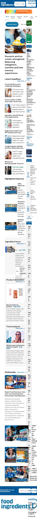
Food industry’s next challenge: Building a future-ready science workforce (13, 85)
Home (7, 16)
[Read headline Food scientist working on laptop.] (8, 97)
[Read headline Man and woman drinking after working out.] (8, 159)
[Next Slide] (22, 41)
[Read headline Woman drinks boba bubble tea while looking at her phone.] (8, 112)
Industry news (12, 17)
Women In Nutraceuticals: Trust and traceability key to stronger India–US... (14, 162)
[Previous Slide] (8, 41)
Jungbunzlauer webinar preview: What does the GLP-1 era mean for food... (14, 147)
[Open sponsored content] (18, 13)
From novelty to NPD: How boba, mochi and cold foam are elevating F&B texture (14, 100)
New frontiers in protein (12, 305)
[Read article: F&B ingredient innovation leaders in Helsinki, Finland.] (11, 194)
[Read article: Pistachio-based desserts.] (11, 212)
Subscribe (34, 491)
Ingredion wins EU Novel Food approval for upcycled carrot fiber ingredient (14, 116)
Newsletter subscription (32, 2)
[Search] (23, 4)
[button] (15, 52)
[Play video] (15, 382)
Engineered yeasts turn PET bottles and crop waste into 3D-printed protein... (14, 131)
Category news (19, 17)
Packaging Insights (32, 513)
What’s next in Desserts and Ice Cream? (15, 346)
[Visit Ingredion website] (17, 275)
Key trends (31, 17)
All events (29, 217)
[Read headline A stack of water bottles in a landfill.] (8, 143)
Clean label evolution (16, 250)
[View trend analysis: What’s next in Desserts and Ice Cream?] (15, 337)
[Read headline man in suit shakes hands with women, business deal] (8, 174)
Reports (26, 16)
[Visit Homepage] (8, 7)
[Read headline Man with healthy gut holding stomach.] (8, 128)
